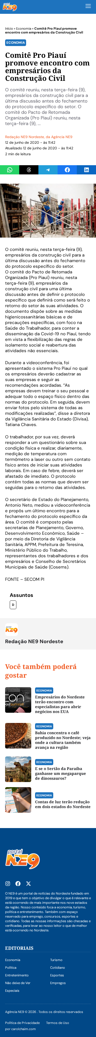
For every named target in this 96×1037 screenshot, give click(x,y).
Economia (23, 28)
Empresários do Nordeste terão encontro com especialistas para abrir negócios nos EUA (60, 704)
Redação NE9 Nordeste (24, 137)
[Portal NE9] (10, 7)
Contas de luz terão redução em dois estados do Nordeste (63, 804)
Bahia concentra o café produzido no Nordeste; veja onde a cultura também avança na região (63, 740)
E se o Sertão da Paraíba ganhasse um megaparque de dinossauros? (60, 773)
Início (9, 28)
